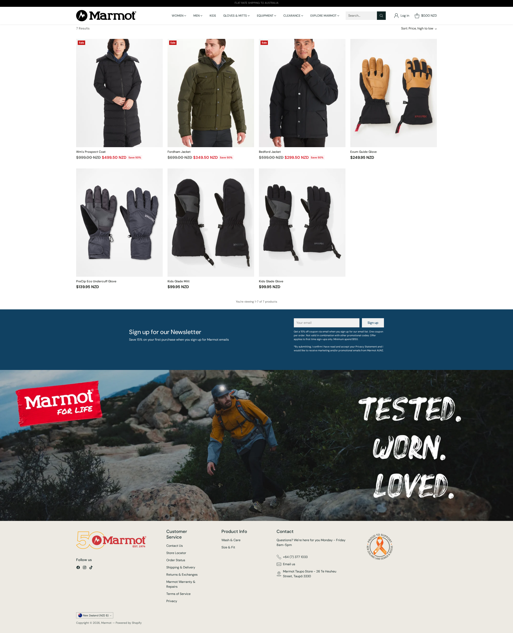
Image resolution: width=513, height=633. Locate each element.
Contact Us (174, 546)
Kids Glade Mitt (179, 281)
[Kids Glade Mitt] (211, 222)
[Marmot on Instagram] (84, 568)
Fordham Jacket (179, 152)
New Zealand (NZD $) (96, 615)
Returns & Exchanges (182, 574)
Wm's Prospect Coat (91, 152)
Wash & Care (230, 540)
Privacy (171, 601)
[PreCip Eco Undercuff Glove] (119, 222)
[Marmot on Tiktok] (91, 568)
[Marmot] (106, 15)
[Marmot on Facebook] (78, 568)
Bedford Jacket (270, 152)
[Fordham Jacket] (211, 93)
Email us (289, 564)
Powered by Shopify (129, 623)
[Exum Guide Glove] (393, 93)
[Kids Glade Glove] (302, 222)
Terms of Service (178, 594)
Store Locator (176, 553)
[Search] (381, 15)
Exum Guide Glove (363, 152)
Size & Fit (228, 547)
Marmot (106, 623)
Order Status (175, 560)
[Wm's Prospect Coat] (119, 93)
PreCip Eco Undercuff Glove (96, 281)
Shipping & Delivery (180, 567)
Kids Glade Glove (271, 281)
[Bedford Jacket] (302, 93)
